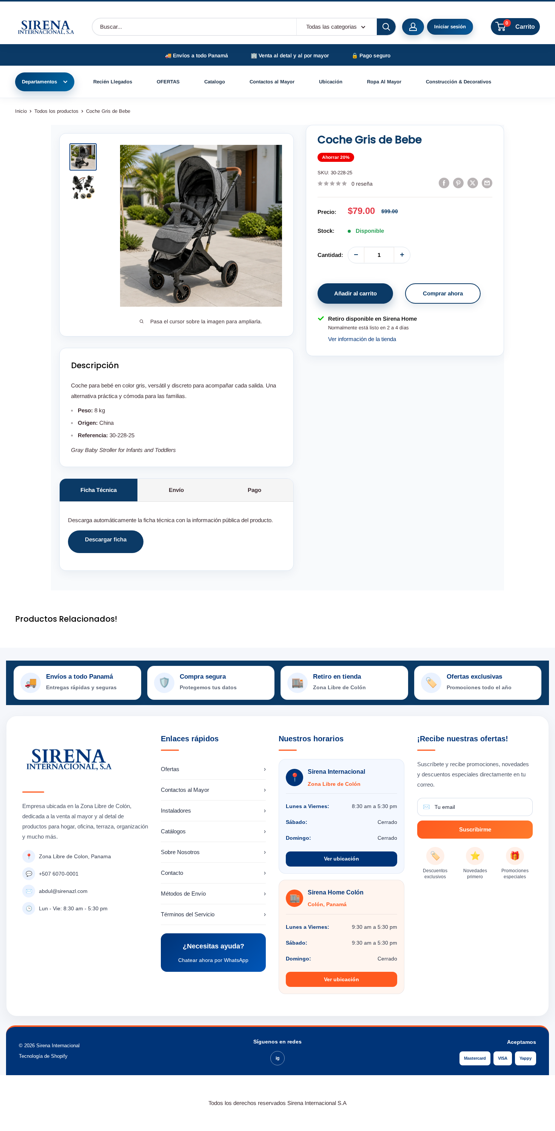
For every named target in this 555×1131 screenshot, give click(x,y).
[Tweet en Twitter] (472, 182)
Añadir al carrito (355, 293)
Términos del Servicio (213, 914)
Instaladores (213, 810)
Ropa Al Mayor (384, 82)
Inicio (21, 111)
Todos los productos (56, 111)
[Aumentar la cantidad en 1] (402, 255)
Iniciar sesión (450, 26)
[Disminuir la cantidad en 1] (356, 255)
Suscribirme (475, 829)
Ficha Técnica (98, 490)
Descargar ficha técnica (105, 544)
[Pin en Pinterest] (458, 182)
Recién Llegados (112, 82)
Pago (254, 490)
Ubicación (330, 82)
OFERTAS (168, 82)
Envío (176, 490)
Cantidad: (330, 254)
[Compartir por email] (487, 182)
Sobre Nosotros (213, 852)
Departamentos (39, 82)
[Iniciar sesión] (413, 26)
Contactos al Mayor (272, 82)
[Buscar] (386, 26)
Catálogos (213, 831)
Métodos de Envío (213, 893)
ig (277, 1058)
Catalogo (214, 82)
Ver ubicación (341, 859)
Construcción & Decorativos (458, 82)
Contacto (213, 873)
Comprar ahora (443, 293)
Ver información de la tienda (362, 339)
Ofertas (213, 769)
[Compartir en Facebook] (444, 182)
